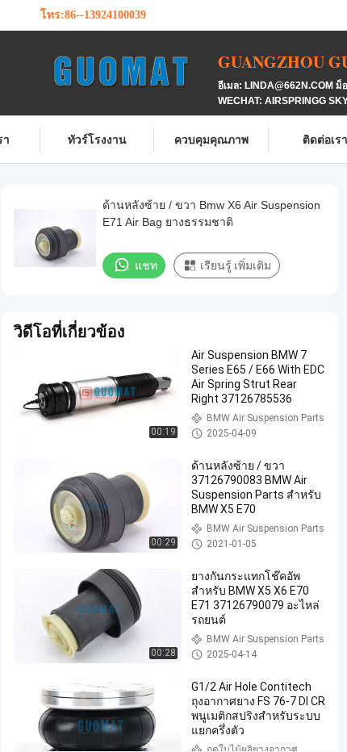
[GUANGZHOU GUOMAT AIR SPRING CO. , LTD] (129, 71)
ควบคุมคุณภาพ (211, 139)
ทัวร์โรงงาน (97, 139)
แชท (146, 265)
